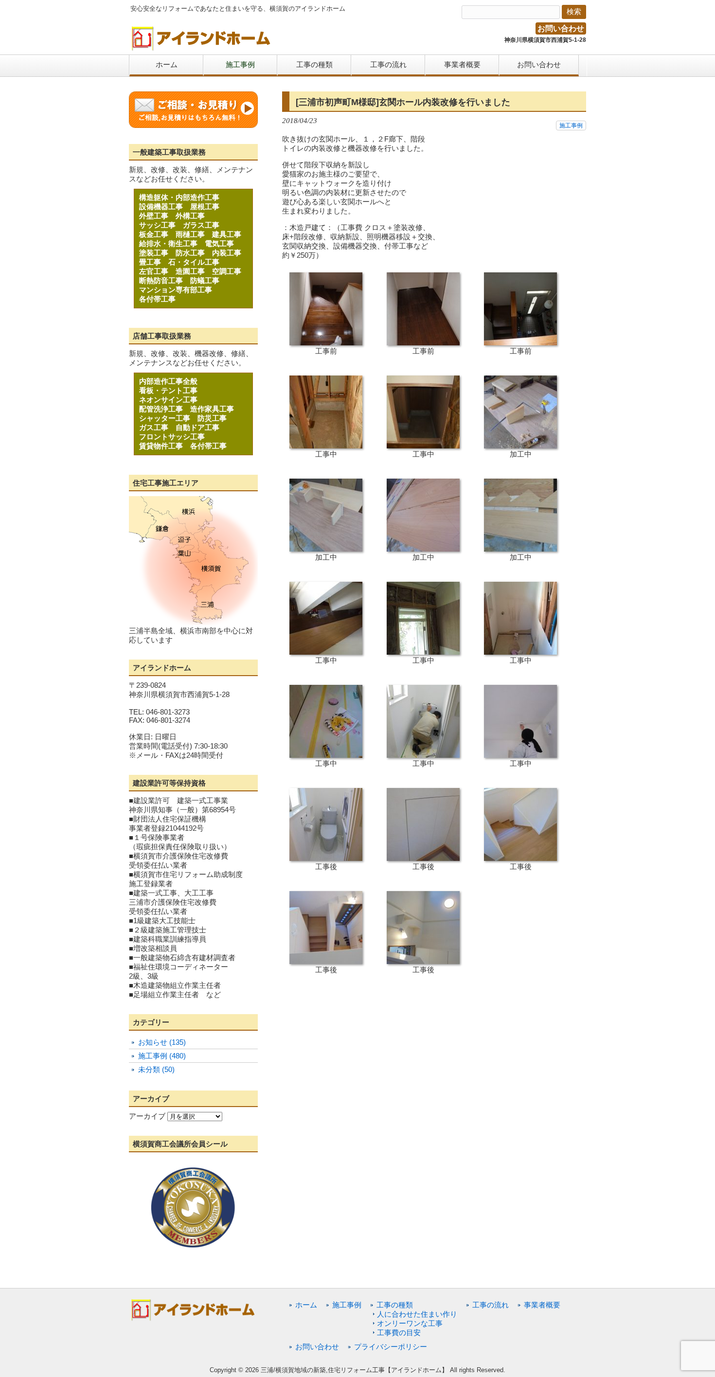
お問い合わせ (560, 28)
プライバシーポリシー (390, 1346)
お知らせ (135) (162, 1042)
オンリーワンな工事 (410, 1323)
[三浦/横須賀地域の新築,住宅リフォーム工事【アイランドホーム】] (201, 47)
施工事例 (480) (162, 1056)
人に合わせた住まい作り (417, 1314)
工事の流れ (490, 1305)
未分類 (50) (156, 1069)
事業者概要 (542, 1305)
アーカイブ (147, 1116)
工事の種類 (394, 1305)
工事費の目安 (399, 1332)
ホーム (306, 1305)
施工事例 (571, 125)
